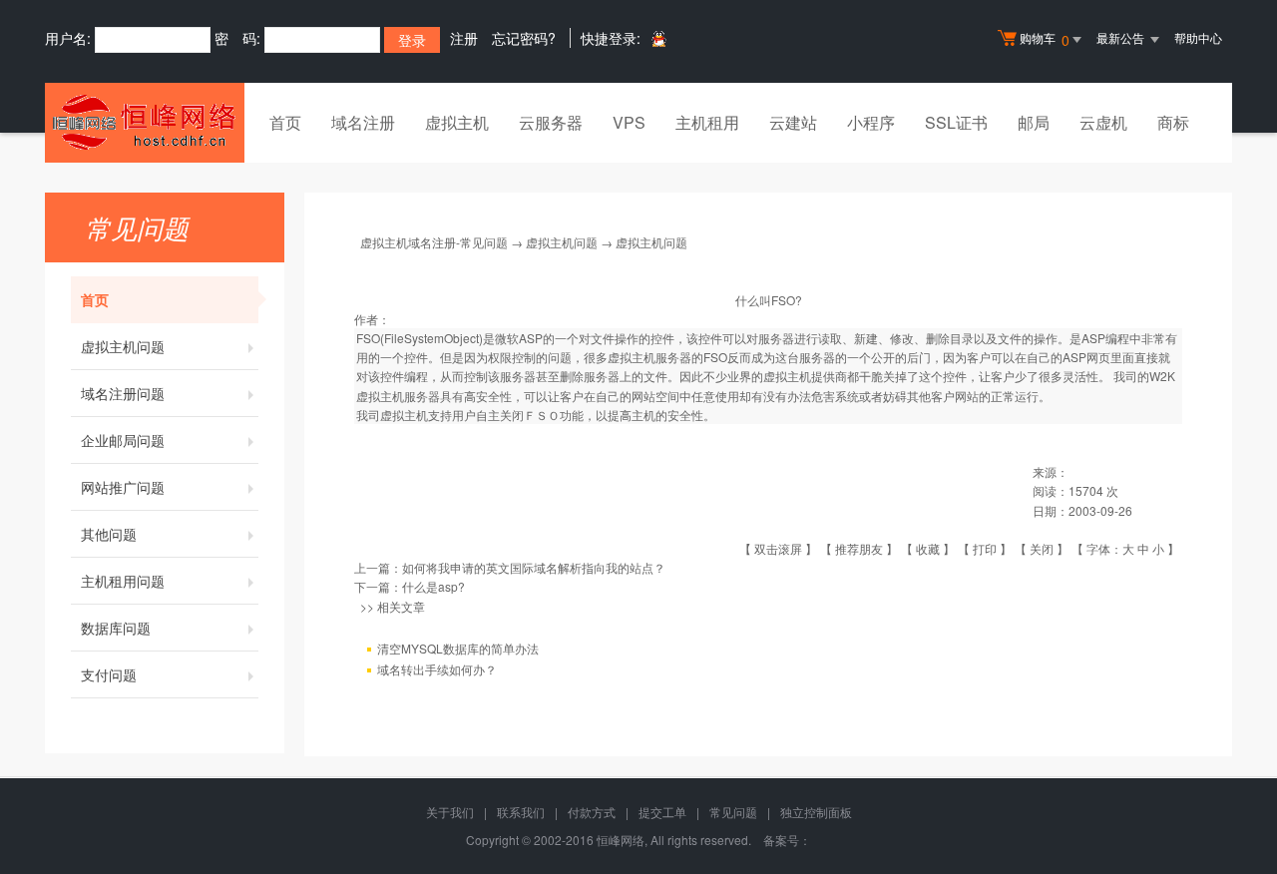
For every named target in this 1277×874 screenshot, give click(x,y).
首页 (285, 122)
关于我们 (450, 811)
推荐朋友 (859, 548)
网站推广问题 (123, 487)
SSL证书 (956, 122)
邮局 (1034, 122)
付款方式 (592, 811)
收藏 (928, 548)
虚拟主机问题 (123, 346)
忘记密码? (524, 38)
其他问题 (109, 534)
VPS (629, 122)
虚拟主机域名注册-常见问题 (434, 241)
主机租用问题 (123, 581)
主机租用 (707, 122)
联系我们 (521, 811)
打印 (985, 548)
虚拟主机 (457, 122)
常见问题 (733, 811)
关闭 (1042, 548)
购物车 (1044, 39)
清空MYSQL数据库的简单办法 (458, 648)
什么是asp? (433, 586)
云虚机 (1103, 122)
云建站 (793, 122)
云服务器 (551, 122)
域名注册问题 (123, 393)
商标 (1173, 122)
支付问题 (109, 674)
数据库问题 (116, 628)
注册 (464, 38)
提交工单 (662, 811)
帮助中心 (1198, 37)
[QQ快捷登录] (657, 38)
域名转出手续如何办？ (437, 668)
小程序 (871, 122)
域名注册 (363, 122)
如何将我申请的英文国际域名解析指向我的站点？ (533, 567)
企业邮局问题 (123, 440)
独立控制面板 (816, 811)
